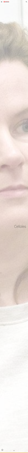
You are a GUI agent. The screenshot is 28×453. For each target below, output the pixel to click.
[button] (1, 2)
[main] (14, 226)
